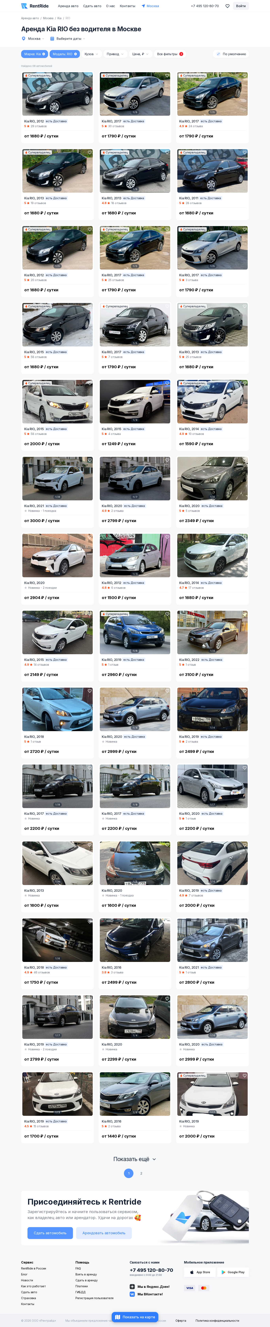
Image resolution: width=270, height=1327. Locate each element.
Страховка (28, 1298)
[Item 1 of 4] (135, 709)
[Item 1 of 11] (135, 555)
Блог (24, 1274)
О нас (110, 6)
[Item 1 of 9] (135, 401)
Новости (27, 1280)
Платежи (82, 1286)
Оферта (181, 1320)
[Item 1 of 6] (212, 478)
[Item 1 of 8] (57, 478)
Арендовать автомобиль (104, 1233)
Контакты (127, 6)
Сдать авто (92, 6)
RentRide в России (33, 1268)
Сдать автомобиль (50, 1233)
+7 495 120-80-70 (151, 1270)
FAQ (78, 1268)
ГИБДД (81, 1292)
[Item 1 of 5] (57, 94)
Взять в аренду (86, 1274)
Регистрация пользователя (94, 1298)
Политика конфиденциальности (217, 1320)
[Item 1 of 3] (57, 1094)
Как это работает (33, 1286)
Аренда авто (68, 6)
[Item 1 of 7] (57, 401)
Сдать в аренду (87, 1280)
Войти (241, 6)
